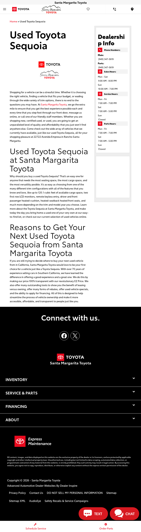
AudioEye (35, 501)
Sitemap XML (17, 501)
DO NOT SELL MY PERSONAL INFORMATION (75, 493)
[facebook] (64, 335)
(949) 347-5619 (106, 59)
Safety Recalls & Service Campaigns (66, 501)
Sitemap (111, 493)
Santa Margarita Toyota (54, 104)
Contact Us (36, 493)
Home (13, 21)
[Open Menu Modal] (4, 9)
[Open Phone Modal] (114, 9)
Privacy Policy (17, 493)
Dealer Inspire (68, 485)
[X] (75, 335)
